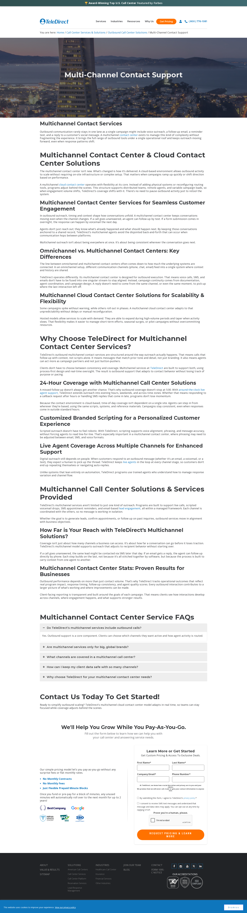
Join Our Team (132, 865)
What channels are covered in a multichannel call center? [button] (91, 657)
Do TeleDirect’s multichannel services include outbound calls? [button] (94, 628)
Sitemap (45, 874)
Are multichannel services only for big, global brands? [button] (88, 647)
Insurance (100, 874)
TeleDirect (156, 368)
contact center (129, 135)
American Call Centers (78, 869)
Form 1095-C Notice (157, 871)
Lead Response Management (75, 889)
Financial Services (103, 878)
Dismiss (233, 907)
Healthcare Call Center (106, 869)
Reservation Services (77, 883)
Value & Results (50, 869)
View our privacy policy (65, 907)
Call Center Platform (77, 878)
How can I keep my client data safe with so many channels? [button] (92, 667)
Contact (156, 865)
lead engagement (130, 508)
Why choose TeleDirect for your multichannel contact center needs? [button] (99, 677)
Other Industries (103, 883)
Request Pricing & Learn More (171, 835)
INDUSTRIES (102, 865)
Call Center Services (77, 874)
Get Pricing (166, 21)
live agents (129, 462)
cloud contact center (72, 184)
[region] (123, 906)
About (44, 865)
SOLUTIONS (74, 865)
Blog (127, 869)
